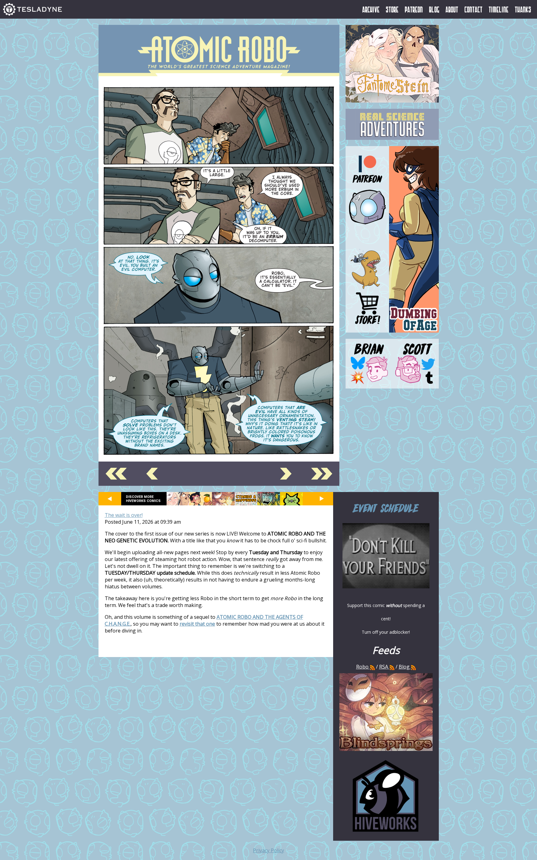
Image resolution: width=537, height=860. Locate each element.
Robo (363, 666)
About (452, 9)
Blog (434, 9)
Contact (474, 9)
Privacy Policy (268, 850)
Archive (371, 9)
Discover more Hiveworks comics (143, 499)
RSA (383, 666)
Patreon (414, 9)
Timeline (499, 9)
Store (392, 9)
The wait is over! (124, 515)
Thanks (523, 9)
